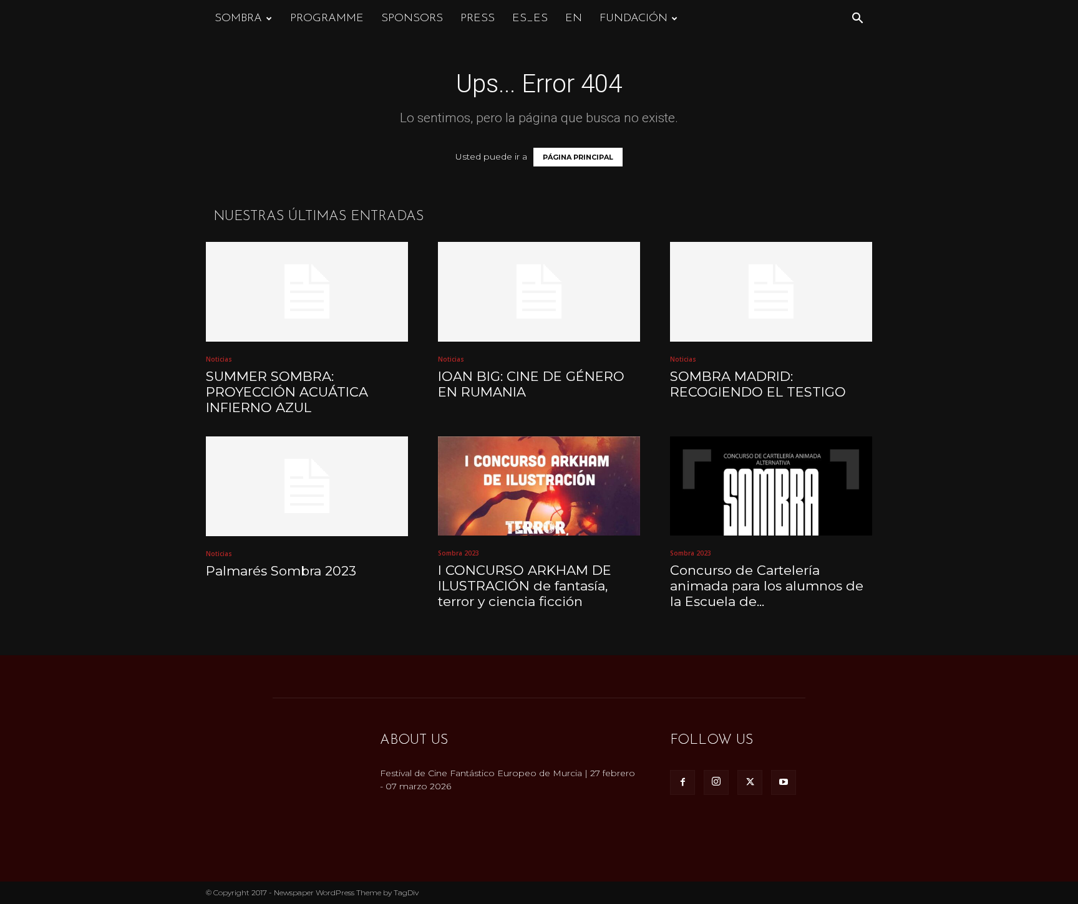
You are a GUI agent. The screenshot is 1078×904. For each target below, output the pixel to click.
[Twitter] (749, 782)
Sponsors (412, 18)
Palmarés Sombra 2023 (281, 571)
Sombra (238, 18)
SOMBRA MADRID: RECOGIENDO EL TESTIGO (758, 384)
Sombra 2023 (458, 553)
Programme (327, 18)
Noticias (219, 359)
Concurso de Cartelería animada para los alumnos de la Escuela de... (766, 585)
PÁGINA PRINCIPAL (578, 157)
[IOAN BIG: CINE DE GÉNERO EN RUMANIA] (539, 292)
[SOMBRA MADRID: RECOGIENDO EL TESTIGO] (771, 292)
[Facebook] (682, 782)
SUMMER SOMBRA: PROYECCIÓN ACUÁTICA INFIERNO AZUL (287, 391)
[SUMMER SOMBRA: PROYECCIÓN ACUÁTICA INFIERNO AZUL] (307, 292)
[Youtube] (783, 782)
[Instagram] (716, 782)
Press (477, 18)
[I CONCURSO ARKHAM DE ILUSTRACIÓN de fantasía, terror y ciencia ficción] (539, 486)
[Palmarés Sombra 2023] (307, 486)
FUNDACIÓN (634, 18)
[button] (857, 20)
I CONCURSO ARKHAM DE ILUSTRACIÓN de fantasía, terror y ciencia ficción (524, 585)
